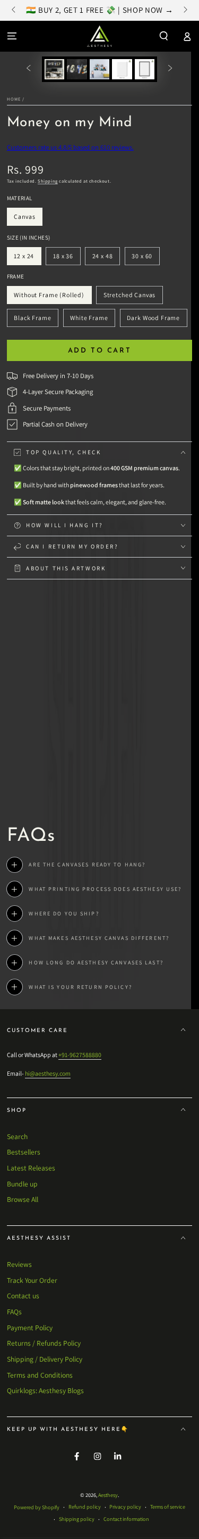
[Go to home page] (99, 36)
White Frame (89, 320)
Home (14, 99)
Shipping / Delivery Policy (44, 1359)
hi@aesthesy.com (48, 1073)
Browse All (22, 1199)
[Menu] (11, 36)
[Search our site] (164, 36)
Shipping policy (76, 1519)
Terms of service (167, 1506)
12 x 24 (27, 258)
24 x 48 (106, 258)
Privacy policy (125, 1506)
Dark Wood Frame (153, 320)
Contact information (126, 1519)
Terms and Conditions (40, 1375)
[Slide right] (184, 10)
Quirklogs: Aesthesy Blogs (45, 1390)
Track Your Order (32, 1280)
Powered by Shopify (36, 1507)
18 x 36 (66, 258)
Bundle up (22, 1184)
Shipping (48, 181)
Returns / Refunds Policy (44, 1343)
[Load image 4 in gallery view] (122, 69)
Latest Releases (31, 1168)
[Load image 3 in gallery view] (99, 69)
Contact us (23, 1295)
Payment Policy (30, 1327)
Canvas (28, 219)
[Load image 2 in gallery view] (76, 69)
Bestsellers (23, 1152)
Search (17, 1136)
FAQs (14, 1311)
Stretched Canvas (129, 297)
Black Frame (32, 320)
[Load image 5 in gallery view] (144, 69)
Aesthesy (108, 1495)
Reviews (19, 1264)
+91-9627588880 (79, 1055)
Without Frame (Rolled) (49, 297)
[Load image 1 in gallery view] (54, 69)
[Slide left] (14, 10)
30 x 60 (145, 258)
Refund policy (84, 1506)
